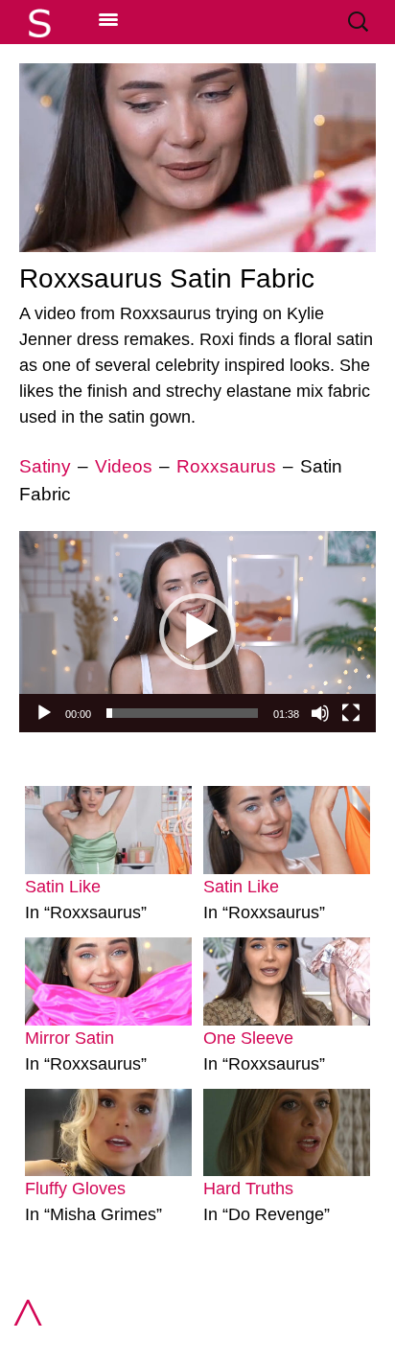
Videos (123, 466)
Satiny (45, 466)
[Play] (44, 713)
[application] (197, 631)
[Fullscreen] (350, 713)
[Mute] (320, 713)
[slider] (182, 713)
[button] (197, 631)
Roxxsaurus (226, 466)
